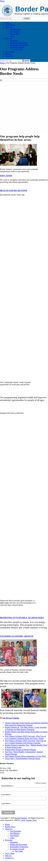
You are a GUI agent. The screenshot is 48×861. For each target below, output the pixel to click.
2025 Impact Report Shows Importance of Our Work (25, 756)
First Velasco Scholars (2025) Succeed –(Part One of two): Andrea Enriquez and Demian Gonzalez (25, 742)
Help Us (8, 54)
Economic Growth (17, 47)
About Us (9, 27)
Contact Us (9, 56)
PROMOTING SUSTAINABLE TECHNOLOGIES (22, 618)
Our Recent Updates (10, 718)
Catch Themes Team (29, 820)
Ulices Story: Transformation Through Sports (22, 758)
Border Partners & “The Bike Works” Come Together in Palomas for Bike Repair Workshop (26, 728)
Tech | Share (10, 52)
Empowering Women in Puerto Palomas (20, 750)
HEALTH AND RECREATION (13, 190)
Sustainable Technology (19, 45)
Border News (10, 25)
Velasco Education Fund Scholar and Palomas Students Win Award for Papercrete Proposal (26, 724)
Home (7, 23)
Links (12, 36)
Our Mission (15, 32)
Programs (8, 38)
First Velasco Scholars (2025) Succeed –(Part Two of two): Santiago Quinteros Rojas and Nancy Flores (25, 737)
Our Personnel (15, 29)
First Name (6, 794)
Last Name (6, 803)
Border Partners (21, 818)
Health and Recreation (18, 43)
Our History (14, 34)
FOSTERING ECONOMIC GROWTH (16, 636)
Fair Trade (19, 49)
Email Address (7, 786)
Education (14, 40)
